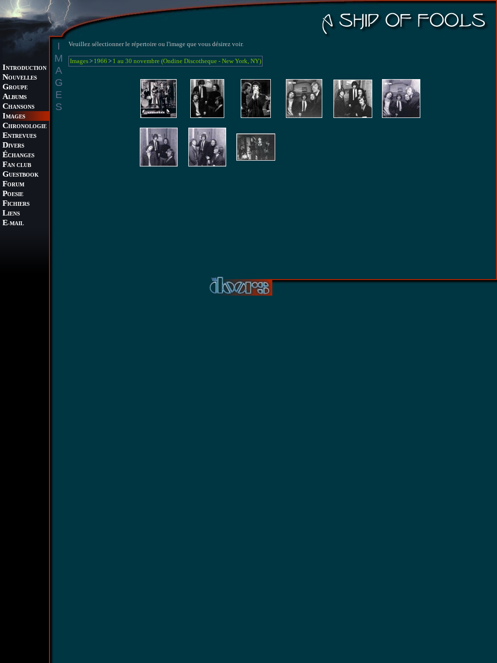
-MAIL (13, 223)
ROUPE (15, 87)
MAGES (13, 116)
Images (79, 61)
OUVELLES (19, 78)
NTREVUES (19, 136)
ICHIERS (16, 204)
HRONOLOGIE (24, 126)
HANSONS (18, 107)
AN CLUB (16, 165)
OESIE (12, 194)
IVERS (13, 146)
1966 (100, 61)
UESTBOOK (20, 175)
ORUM (13, 184)
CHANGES (18, 155)
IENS (11, 213)
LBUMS (14, 97)
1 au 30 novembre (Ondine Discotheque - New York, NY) (187, 61)
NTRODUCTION (24, 68)
